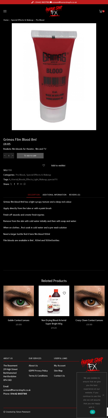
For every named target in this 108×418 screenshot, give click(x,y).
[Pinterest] (17, 184)
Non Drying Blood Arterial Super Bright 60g (54, 322)
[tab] (33, 194)
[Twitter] (11, 184)
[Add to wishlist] (29, 291)
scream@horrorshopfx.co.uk (64, 2)
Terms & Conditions (38, 375)
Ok (92, 412)
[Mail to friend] (21, 184)
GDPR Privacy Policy (38, 370)
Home (6, 20)
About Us (33, 365)
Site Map (58, 370)
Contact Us (59, 375)
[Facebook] (14, 184)
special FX (53, 179)
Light (36, 179)
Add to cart (31, 155)
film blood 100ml (42, 233)
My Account (60, 365)
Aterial (14, 179)
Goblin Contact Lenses (18, 320)
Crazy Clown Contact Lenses (89, 320)
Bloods (22, 179)
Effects (29, 179)
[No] (103, 395)
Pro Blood (40, 20)
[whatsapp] (24, 184)
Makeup (43, 179)
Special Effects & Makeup (22, 20)
